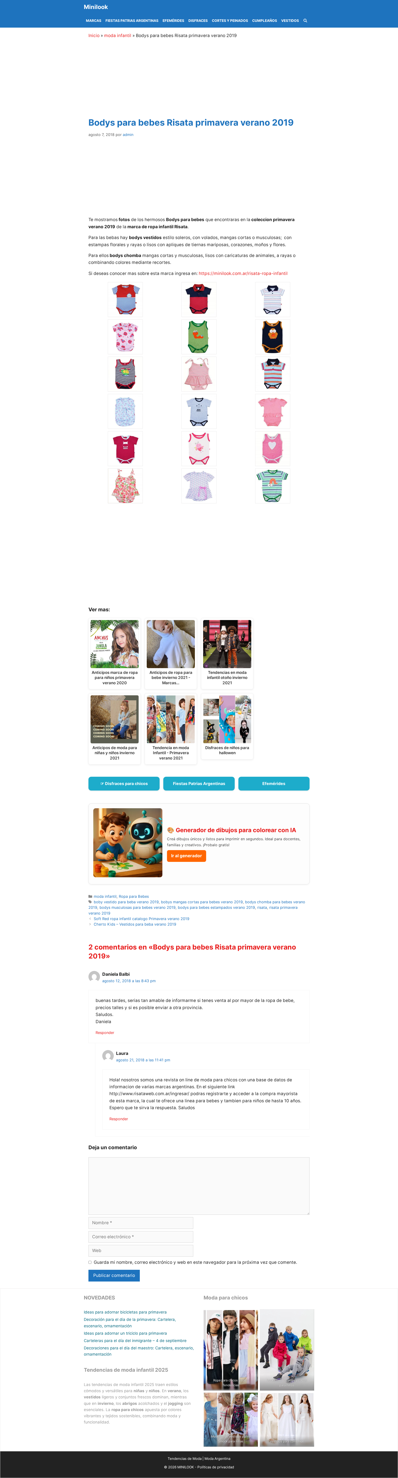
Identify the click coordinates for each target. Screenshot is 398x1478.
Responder (105, 1032)
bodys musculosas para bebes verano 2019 (138, 907)
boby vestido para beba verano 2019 (126, 902)
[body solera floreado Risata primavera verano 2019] (125, 499)
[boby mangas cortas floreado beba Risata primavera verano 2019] (125, 350)
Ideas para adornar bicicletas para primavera (125, 1312)
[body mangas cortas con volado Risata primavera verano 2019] (272, 425)
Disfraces (198, 20)
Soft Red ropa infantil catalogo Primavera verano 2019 (141, 918)
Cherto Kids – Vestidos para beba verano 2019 (135, 924)
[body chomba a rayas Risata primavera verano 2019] (272, 388)
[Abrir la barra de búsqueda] (305, 21)
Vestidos (290, 20)
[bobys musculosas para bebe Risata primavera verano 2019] (272, 350)
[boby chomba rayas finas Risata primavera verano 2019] (272, 313)
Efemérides (173, 20)
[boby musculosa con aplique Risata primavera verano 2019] (199, 350)
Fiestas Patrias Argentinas (131, 20)
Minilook (96, 6)
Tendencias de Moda (185, 1458)
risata (262, 907)
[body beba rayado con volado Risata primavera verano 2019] (199, 388)
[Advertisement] (204, 77)
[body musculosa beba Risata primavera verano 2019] (199, 462)
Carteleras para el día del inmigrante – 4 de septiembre (135, 1340)
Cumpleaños (264, 20)
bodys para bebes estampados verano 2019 (216, 907)
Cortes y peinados (230, 20)
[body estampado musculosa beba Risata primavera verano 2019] (125, 425)
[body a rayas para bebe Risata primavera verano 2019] (125, 388)
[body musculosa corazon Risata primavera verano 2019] (272, 462)
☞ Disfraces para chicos (124, 783)
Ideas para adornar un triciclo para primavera (125, 1333)
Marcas (93, 20)
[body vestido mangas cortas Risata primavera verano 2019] (199, 499)
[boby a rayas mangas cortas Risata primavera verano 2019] (125, 313)
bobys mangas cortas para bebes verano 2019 (202, 902)
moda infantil (117, 35)
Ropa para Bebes (134, 896)
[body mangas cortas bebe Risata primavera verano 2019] (199, 425)
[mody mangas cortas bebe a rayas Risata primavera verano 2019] (272, 499)
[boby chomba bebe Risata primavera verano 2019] (199, 313)
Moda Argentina (217, 1458)
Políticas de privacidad (215, 1467)
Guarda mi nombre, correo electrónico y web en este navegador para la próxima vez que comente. (195, 1262)
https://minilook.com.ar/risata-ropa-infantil (243, 273)
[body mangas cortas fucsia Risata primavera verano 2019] (125, 462)
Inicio (94, 35)
